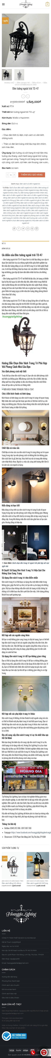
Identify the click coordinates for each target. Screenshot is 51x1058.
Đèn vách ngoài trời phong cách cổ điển (30, 215)
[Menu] (3, 4)
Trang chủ (9, 83)
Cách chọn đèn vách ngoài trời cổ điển (23, 188)
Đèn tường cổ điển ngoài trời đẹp (27, 190)
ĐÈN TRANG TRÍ (23, 83)
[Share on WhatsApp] (14, 229)
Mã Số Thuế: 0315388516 (11, 942)
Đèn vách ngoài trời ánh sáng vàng (35, 208)
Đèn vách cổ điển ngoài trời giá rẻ (29, 200)
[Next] (45, 40)
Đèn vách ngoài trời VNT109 (37, 883)
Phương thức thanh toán (11, 981)
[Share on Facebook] (19, 229)
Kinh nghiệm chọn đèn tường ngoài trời (17, 220)
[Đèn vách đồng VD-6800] (13, 865)
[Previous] (6, 40)
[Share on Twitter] (23, 229)
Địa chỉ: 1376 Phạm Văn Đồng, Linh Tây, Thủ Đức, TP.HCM (23, 955)
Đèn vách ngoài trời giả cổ (26, 213)
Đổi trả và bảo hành (9, 989)
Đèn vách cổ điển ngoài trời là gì (32, 203)
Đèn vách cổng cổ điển (36, 205)
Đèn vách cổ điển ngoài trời (30, 184)
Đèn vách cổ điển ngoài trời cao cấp (21, 198)
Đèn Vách (36, 83)
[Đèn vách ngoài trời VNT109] (38, 865)
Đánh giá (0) (6, 248)
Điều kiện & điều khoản (10, 998)
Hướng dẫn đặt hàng (9, 977)
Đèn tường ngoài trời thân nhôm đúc (34, 193)
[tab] (25, 243)
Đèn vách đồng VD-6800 (11, 883)
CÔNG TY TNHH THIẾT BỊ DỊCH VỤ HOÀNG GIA (19, 938)
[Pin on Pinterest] (32, 229)
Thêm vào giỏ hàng (31, 175)
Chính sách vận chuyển (10, 985)
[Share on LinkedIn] (37, 229)
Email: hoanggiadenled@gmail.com (15, 963)
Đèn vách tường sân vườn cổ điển (35, 218)
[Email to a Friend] (28, 229)
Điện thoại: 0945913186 (11, 959)
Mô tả (4, 243)
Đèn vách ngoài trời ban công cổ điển (17, 210)
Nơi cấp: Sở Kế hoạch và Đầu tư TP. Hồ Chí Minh (19, 950)
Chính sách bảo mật (9, 994)
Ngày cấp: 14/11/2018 (10, 946)
